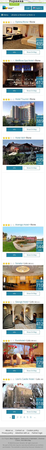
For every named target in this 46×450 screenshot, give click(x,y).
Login (28, 8)
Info (14, 52)
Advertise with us (22, 433)
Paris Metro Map (26, 440)
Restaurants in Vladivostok (29, 438)
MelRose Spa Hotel (24, 60)
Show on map (32, 52)
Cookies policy (33, 430)
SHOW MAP (14, 4)
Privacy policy (7, 433)
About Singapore (15, 438)
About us (9, 430)
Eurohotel (20, 340)
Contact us (19, 430)
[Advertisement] (23, 198)
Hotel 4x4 (19, 137)
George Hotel (21, 301)
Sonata (18, 263)
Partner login (37, 433)
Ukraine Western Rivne (22, 15)
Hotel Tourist (21, 99)
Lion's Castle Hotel (25, 379)
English (38, 8)
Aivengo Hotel (22, 224)
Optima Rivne (21, 21)
